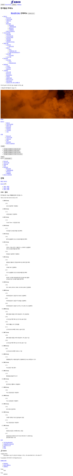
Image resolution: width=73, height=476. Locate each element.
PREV (2, 181)
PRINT (2, 156)
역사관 (13, 13)
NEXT (5, 181)
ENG (18, 13)
